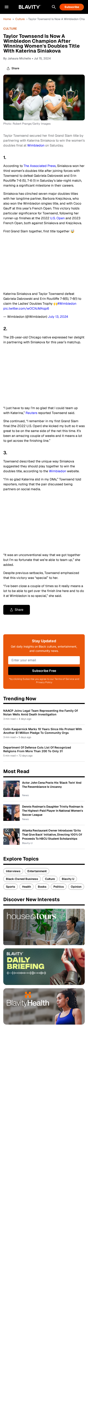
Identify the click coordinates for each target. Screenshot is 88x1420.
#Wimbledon (67, 303)
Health (26, 886)
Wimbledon (35, 145)
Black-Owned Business (22, 879)
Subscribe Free (44, 671)
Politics (58, 886)
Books (42, 886)
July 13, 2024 (58, 316)
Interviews (13, 871)
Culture (20, 19)
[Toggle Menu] (6, 6)
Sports (10, 886)
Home (7, 19)
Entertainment (37, 871)
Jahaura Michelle (19, 58)
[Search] (54, 7)
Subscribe (71, 7)
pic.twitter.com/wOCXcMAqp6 (26, 308)
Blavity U (68, 879)
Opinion (76, 886)
